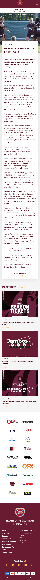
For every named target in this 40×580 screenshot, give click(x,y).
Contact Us (23, 540)
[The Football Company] (28, 448)
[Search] (37, 4)
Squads (5, 536)
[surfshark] (12, 475)
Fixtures (5, 533)
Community (7, 553)
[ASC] (12, 448)
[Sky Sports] (28, 484)
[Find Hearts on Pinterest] (32, 565)
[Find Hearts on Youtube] (26, 565)
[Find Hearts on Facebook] (8, 565)
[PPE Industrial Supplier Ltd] (12, 466)
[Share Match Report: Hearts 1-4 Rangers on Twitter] (23, 276)
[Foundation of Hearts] (12, 484)
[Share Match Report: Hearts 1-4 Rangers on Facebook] (17, 276)
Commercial (7, 539)
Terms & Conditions (25, 533)
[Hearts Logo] (20, 3)
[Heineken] (28, 475)
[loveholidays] (12, 439)
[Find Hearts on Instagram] (20, 565)
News (4, 531)
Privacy (22, 537)
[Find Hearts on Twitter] (14, 565)
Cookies (22, 535)
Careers (22, 542)
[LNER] (28, 430)
